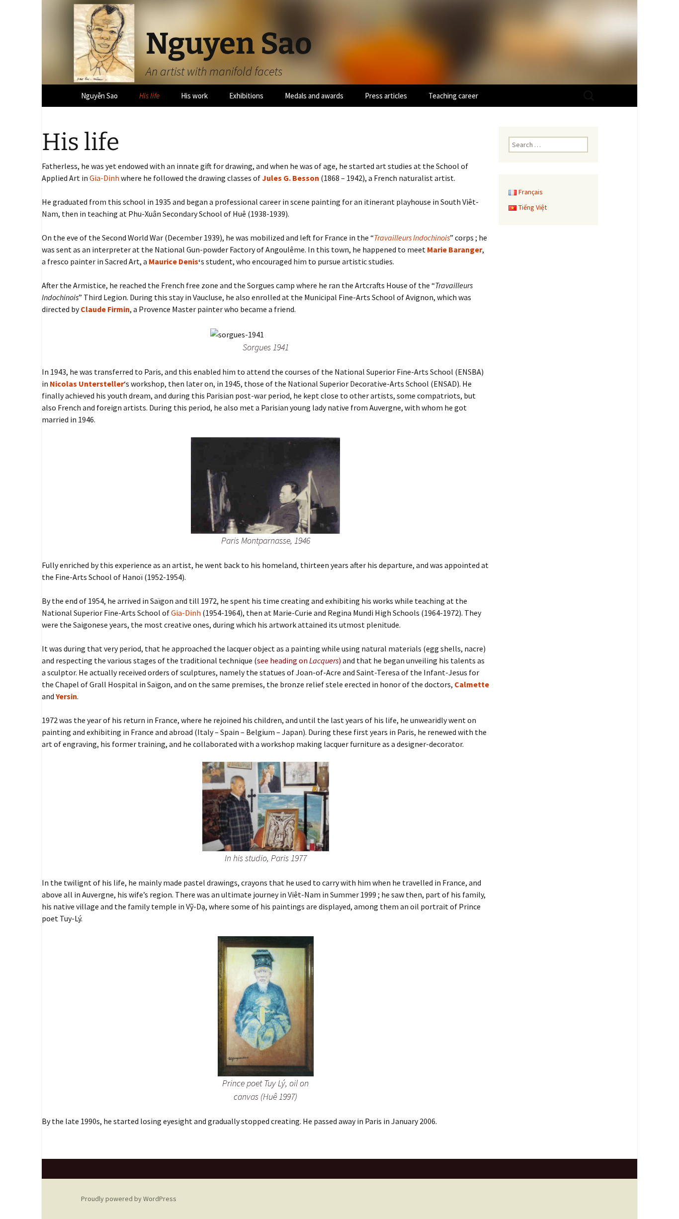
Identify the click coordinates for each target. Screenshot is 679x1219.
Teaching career (453, 95)
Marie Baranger (454, 249)
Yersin (66, 696)
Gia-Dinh (104, 178)
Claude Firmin (105, 309)
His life (149, 95)
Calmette (471, 684)
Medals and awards (314, 95)
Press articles (386, 95)
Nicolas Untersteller (87, 384)
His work (194, 95)
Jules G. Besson (290, 178)
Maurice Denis (173, 261)
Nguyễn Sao (99, 95)
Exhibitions (246, 95)
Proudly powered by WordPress (128, 1198)
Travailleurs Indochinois (412, 238)
